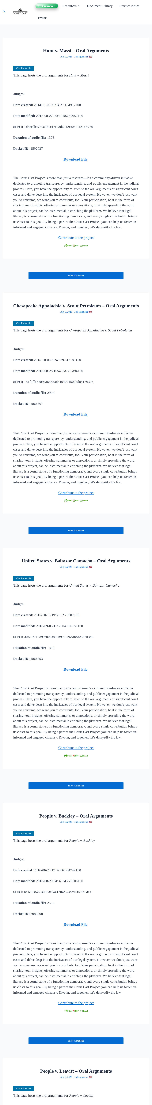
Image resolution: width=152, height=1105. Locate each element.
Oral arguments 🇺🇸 (83, 56)
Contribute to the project (76, 238)
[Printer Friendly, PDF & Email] (76, 245)
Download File (75, 159)
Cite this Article (23, 68)
